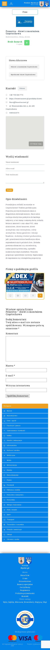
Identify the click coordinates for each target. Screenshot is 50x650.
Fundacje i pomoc (13, 425)
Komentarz (12, 333)
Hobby (9, 435)
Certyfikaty (25, 587)
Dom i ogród (11, 421)
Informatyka (11, 445)
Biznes (9, 411)
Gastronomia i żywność (15, 430)
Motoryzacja (11, 465)
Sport (8, 514)
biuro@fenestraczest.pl (18, 102)
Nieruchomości (12, 475)
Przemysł (10, 485)
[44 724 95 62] (10, 296)
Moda (8, 460)
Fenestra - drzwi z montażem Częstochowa (22, 32)
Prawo (9, 480)
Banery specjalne (25, 584)
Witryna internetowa (18, 385)
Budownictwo (11, 416)
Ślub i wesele (11, 510)
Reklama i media (13, 490)
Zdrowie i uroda (12, 539)
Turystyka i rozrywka (15, 524)
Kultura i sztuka (13, 450)
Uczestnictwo (25, 581)
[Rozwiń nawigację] (4, 3)
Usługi (9, 534)
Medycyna (10, 455)
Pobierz (22, 88)
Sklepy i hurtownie (13, 505)
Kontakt (25, 596)
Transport (10, 519)
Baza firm (25, 575)
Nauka (9, 470)
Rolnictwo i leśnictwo (14, 495)
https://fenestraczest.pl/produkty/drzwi (25, 99)
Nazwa (10, 365)
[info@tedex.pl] (25, 296)
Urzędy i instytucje (14, 529)
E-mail (10, 375)
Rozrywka (10, 500)
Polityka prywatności (25, 593)
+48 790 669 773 (16, 95)
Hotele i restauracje (14, 440)
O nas (25, 578)
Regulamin (25, 590)
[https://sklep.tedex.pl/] (18, 296)
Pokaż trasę (37, 144)
